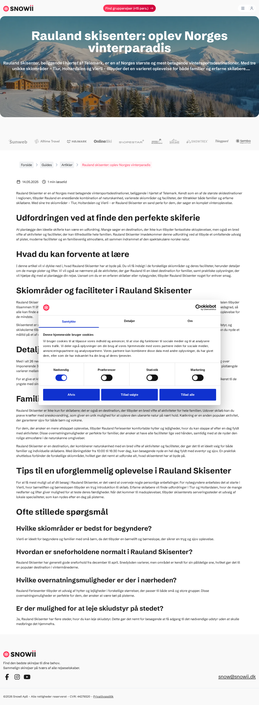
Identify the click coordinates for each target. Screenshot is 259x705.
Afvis (71, 394)
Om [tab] (190, 321)
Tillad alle (187, 394)
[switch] (107, 378)
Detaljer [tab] (129, 321)
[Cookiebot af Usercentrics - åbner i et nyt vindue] (198, 307)
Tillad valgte (129, 394)
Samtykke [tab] (69, 321)
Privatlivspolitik (103, 696)
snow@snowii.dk (237, 677)
